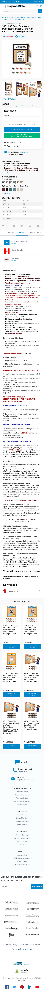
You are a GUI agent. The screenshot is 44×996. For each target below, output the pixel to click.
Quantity (6, 115)
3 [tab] (25, 79)
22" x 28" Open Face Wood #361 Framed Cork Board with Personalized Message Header (10, 677)
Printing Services (22, 835)
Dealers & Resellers (22, 821)
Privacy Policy (22, 861)
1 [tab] (19, 79)
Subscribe (37, 886)
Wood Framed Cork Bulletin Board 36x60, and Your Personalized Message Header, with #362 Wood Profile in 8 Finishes (11, 727)
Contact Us (38, 2)
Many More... (7, 193)
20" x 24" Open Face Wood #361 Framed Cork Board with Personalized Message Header (31, 630)
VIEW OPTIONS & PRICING (11, 646)
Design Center (22, 832)
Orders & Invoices (22, 818)
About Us (22, 852)
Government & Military (22, 801)
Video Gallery (22, 841)
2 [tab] (22, 79)
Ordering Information (22, 788)
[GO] (40, 11)
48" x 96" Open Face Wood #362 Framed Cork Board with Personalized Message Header (31, 725)
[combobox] (22, 11)
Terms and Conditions (22, 864)
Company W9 (22, 804)
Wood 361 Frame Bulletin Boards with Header (25, 17)
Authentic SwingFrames (22, 838)
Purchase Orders (22, 798)
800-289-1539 (14, 2)
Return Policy (22, 824)
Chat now (23, 152)
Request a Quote (22, 792)
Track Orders (22, 815)
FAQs (22, 844)
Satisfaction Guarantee (22, 858)
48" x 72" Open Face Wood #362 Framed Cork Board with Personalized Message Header (31, 677)
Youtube (37, 987)
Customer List (22, 855)
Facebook (7, 987)
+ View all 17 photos (9, 99)
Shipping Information (22, 795)
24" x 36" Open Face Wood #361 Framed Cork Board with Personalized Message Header (10, 630)
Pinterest (22, 987)
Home (4, 17)
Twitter (14, 987)
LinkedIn (30, 987)
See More (6, 172)
